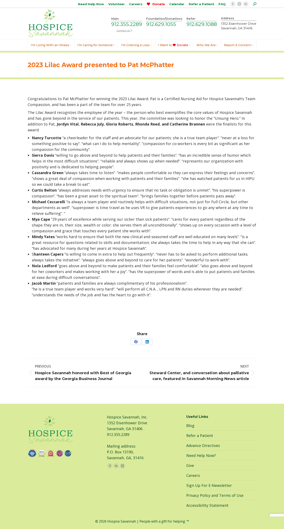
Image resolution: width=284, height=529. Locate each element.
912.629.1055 (161, 24)
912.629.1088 (201, 24)
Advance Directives (203, 445)
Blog (190, 425)
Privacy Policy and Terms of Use (214, 495)
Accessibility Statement (207, 505)
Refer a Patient (199, 435)
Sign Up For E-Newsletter (209, 485)
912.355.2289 (126, 24)
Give (190, 465)
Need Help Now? (201, 455)
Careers (193, 475)
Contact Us (123, 30)
